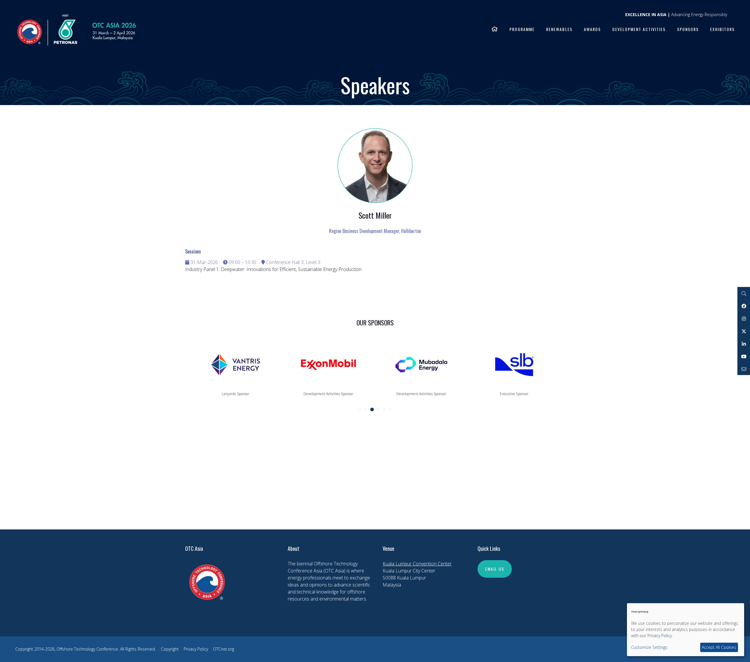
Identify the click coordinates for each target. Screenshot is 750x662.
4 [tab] (378, 409)
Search (743, 293)
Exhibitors (722, 29)
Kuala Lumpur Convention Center (417, 563)
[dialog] (685, 629)
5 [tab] (384, 409)
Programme (522, 29)
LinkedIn (743, 343)
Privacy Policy (196, 649)
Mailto (743, 369)
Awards (592, 29)
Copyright (170, 649)
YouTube (743, 356)
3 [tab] (372, 409)
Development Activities (639, 29)
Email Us (494, 569)
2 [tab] (366, 409)
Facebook (743, 306)
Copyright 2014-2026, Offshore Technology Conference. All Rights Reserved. (85, 649)
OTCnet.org (223, 649)
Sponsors (688, 29)
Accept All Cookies (719, 647)
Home (495, 29)
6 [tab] (390, 409)
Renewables (559, 29)
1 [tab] (360, 409)
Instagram (743, 318)
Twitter (743, 331)
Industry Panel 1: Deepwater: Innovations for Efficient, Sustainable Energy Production (273, 269)
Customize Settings (649, 647)
